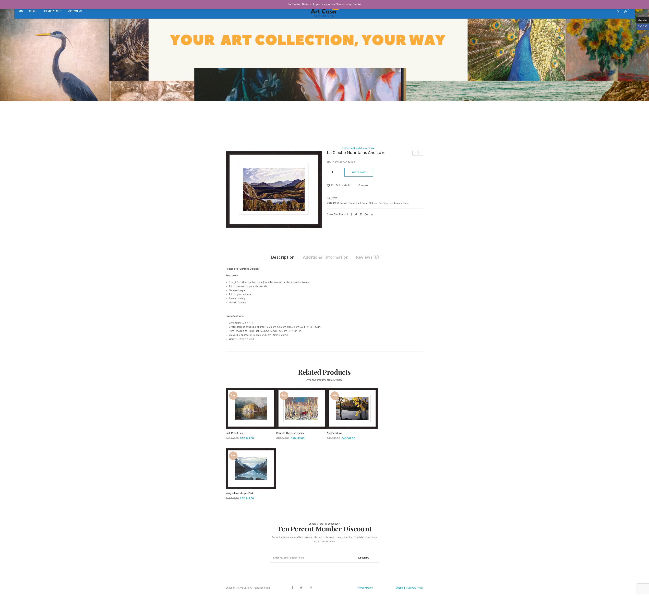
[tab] (282, 257)
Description (282, 257)
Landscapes (396, 203)
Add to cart (359, 172)
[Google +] (366, 214)
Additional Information (325, 257)
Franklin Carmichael (327, 148)
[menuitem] (20, 11)
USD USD (641, 20)
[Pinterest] (361, 214)
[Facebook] (351, 214)
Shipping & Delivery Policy (409, 587)
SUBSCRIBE (363, 558)
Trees (406, 203)
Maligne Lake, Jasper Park (239, 493)
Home (278, 148)
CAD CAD (641, 26)
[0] (625, 11)
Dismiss (357, 4)
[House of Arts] (324, 12)
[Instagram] (311, 587)
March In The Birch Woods (290, 433)
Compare (363, 185)
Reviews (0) (367, 257)
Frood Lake (415, 154)
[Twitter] (356, 214)
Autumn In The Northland (421, 154)
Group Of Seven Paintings (299, 148)
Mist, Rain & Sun (234, 433)
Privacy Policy (365, 587)
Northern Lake (334, 433)
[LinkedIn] (372, 214)
